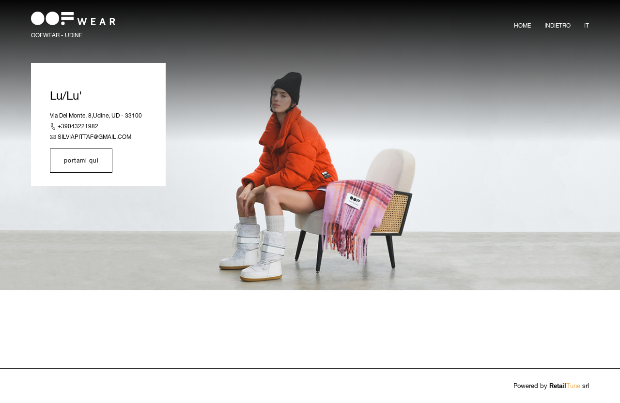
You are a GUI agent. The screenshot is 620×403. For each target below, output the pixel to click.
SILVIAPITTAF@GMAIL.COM (94, 136)
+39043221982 (78, 126)
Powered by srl (551, 385)
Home (522, 25)
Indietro (557, 25)
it (586, 25)
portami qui (81, 160)
